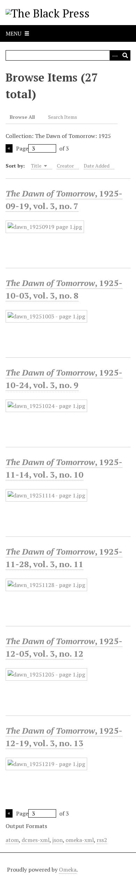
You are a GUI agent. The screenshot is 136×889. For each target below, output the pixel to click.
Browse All (22, 117)
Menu (13, 33)
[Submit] (125, 55)
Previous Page (9, 148)
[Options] (114, 55)
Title (37, 165)
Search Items (62, 117)
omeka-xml (80, 840)
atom (12, 840)
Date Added (96, 165)
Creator (65, 165)
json (57, 840)
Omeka (67, 869)
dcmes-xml (36, 840)
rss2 (102, 840)
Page (22, 148)
